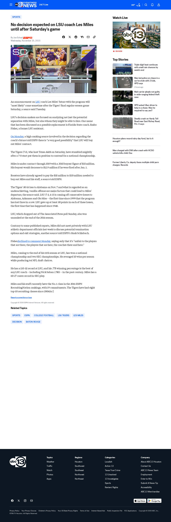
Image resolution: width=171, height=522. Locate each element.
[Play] (136, 35)
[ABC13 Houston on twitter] (18, 500)
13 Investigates (111, 479)
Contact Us (146, 466)
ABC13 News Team (149, 470)
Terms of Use (84, 511)
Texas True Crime (112, 470)
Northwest (79, 475)
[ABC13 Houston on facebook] (12, 500)
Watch (49, 470)
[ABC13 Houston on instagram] (25, 500)
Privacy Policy (14, 511)
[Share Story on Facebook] (63, 37)
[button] (11, 4)
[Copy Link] (94, 37)
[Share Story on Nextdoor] (82, 37)
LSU (38, 101)
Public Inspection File (114, 511)
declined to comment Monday (34, 241)
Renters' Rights (111, 487)
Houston (78, 462)
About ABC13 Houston (151, 462)
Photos (50, 475)
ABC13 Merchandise (150, 492)
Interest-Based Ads (98, 511)
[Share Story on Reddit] (76, 37)
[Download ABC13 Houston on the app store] (140, 501)
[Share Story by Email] (88, 37)
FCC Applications (130, 511)
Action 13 (109, 466)
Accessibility (146, 487)
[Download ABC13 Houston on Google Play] (154, 501)
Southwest (79, 466)
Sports (108, 483)
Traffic (49, 466)
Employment (146, 475)
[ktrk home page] (18, 461)
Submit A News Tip (149, 483)
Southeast (79, 470)
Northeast (79, 479)
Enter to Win (146, 479)
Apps (49, 479)
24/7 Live (43, 4)
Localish (108, 462)
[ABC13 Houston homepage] (26, 5)
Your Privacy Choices (29, 511)
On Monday (17, 136)
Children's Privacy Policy (47, 511)
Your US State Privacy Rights (68, 511)
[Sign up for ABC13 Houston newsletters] (31, 500)
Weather (50, 462)
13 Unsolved (110, 475)
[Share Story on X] (69, 37)
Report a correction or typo (21, 297)
